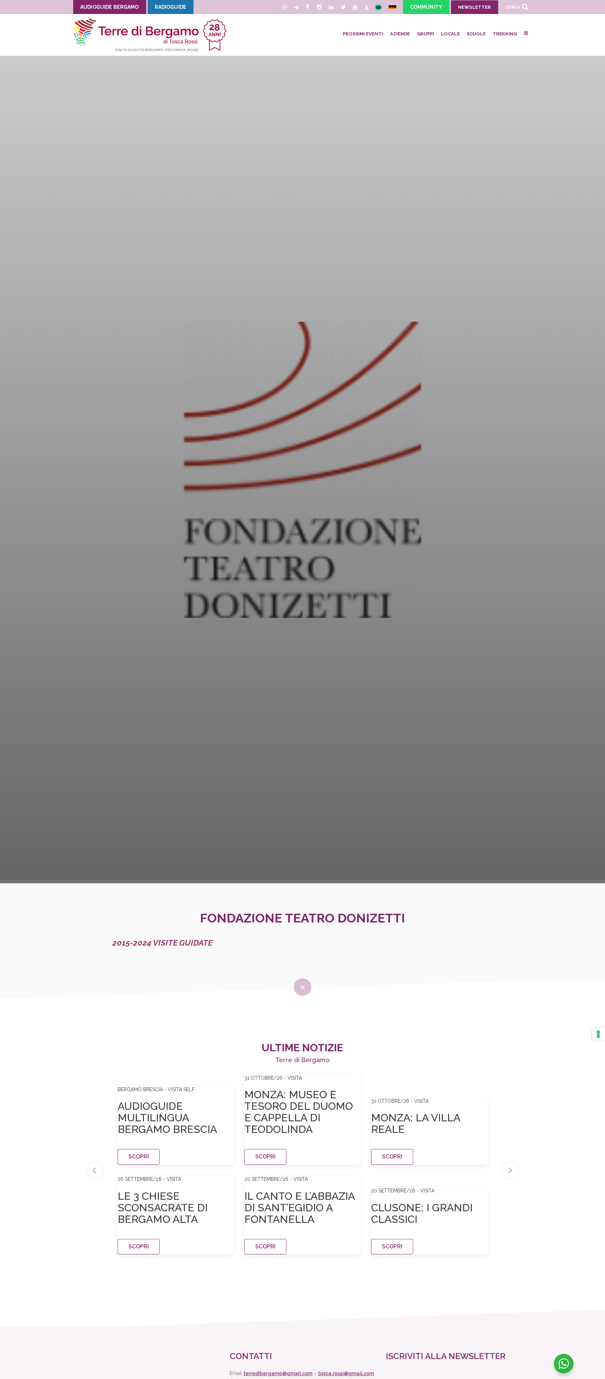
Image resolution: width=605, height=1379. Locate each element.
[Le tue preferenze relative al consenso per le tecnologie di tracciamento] (598, 1034)
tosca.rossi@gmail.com (346, 1373)
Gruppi (425, 33)
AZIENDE (400, 33)
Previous (95, 1170)
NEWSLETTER (474, 7)
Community (426, 7)
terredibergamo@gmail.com (277, 1373)
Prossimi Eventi (363, 33)
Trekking (505, 33)
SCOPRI (138, 1156)
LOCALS (450, 33)
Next (510, 1170)
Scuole (476, 33)
